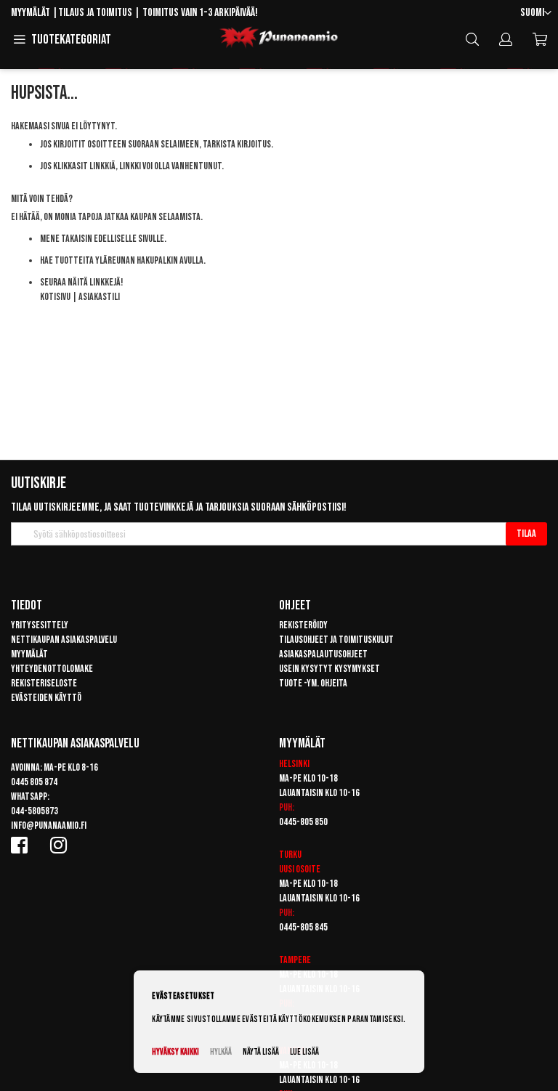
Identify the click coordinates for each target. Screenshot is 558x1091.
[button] (535, 13)
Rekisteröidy (303, 625)
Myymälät (30, 13)
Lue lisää (304, 1052)
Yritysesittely (39, 625)
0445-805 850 (303, 822)
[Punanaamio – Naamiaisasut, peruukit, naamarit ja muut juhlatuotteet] (279, 37)
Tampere (295, 960)
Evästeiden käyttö (46, 697)
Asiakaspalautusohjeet (323, 654)
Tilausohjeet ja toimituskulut (336, 639)
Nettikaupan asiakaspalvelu (64, 639)
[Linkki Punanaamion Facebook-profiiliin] (22, 844)
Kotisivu (55, 297)
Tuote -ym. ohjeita (313, 683)
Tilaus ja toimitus (95, 13)
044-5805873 (34, 811)
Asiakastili (99, 297)
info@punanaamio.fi (48, 825)
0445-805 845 (303, 927)
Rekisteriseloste (44, 683)
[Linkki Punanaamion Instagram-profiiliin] (61, 844)
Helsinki (294, 764)
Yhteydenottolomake (52, 668)
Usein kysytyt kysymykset (329, 668)
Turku (290, 854)
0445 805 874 (34, 782)
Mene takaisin (66, 238)
